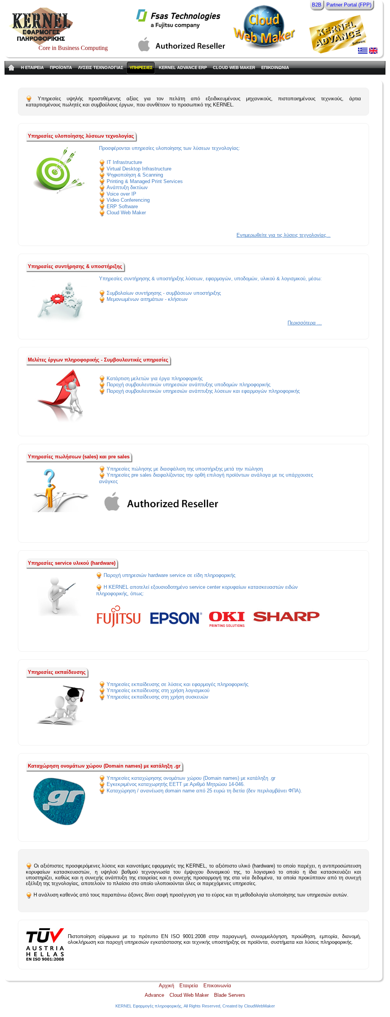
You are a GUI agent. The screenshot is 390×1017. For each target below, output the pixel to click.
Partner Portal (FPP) (348, 5)
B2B (316, 5)
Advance (154, 995)
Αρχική (166, 985)
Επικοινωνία (217, 985)
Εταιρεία (188, 985)
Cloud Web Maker (189, 995)
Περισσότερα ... (305, 323)
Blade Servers (229, 995)
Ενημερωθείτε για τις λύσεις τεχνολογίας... (284, 235)
